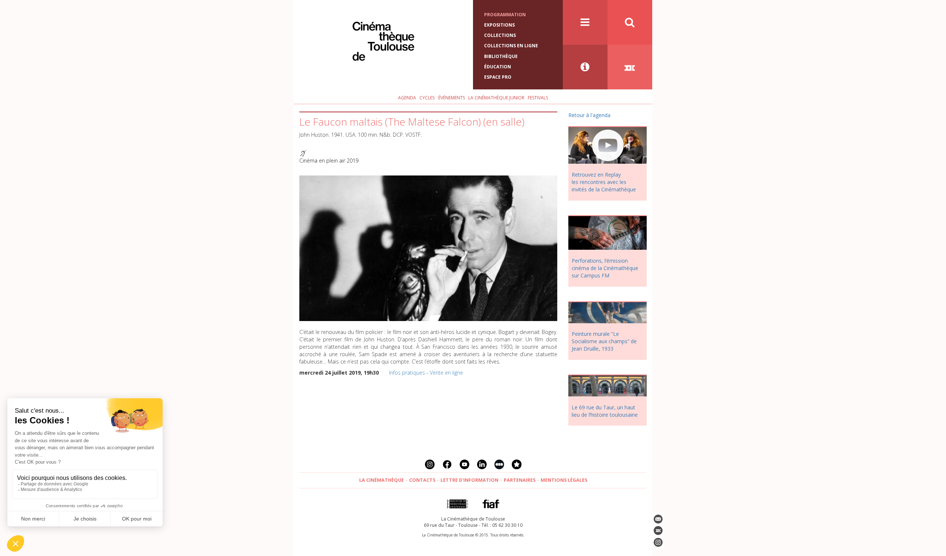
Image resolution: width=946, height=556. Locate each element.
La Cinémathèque (381, 480)
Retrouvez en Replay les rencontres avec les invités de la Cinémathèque (604, 182)
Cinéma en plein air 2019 (328, 160)
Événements (451, 98)
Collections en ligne (511, 45)
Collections (500, 35)
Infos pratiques (407, 372)
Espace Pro (497, 77)
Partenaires (519, 480)
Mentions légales (564, 480)
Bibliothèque (501, 56)
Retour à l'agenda (589, 115)
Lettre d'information (469, 480)
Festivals (538, 98)
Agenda (407, 98)
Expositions (499, 25)
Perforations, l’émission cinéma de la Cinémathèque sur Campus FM (605, 268)
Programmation (505, 14)
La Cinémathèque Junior (496, 98)
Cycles (427, 98)
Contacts (422, 480)
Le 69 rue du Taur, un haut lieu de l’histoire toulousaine (605, 411)
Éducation (497, 67)
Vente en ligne (446, 372)
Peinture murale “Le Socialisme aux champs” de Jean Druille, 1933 (604, 341)
